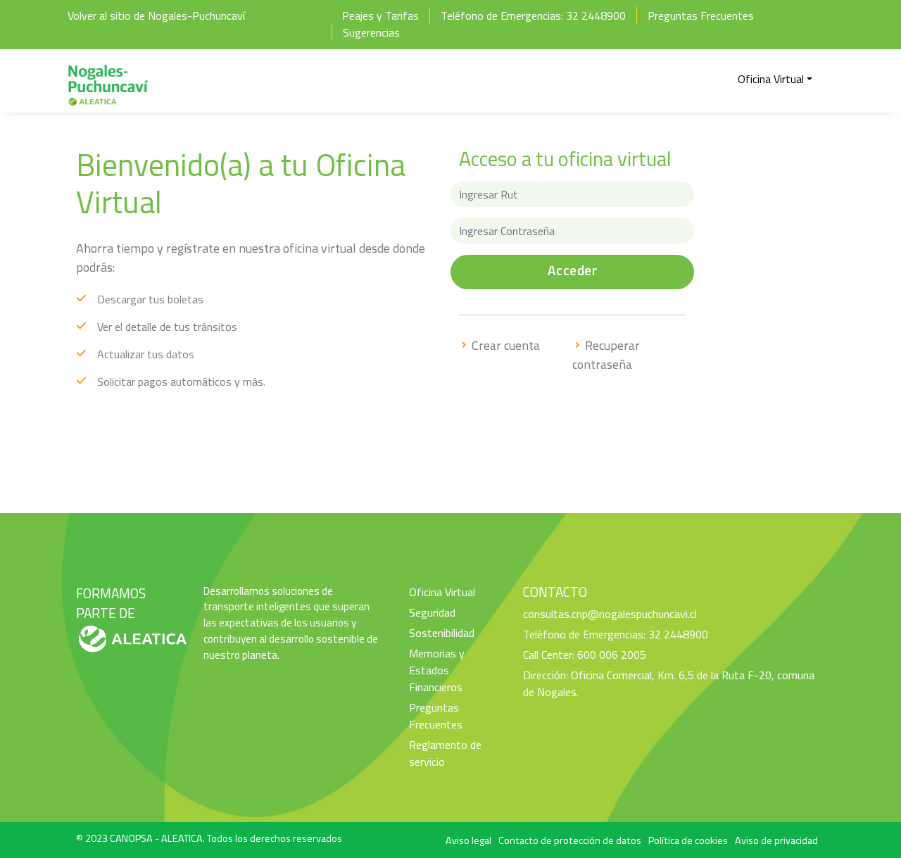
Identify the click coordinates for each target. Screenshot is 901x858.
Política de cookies (688, 840)
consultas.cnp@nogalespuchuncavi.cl (610, 613)
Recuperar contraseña (606, 354)
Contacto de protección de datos (569, 840)
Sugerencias (371, 32)
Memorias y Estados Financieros (437, 670)
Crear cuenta (504, 345)
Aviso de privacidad (776, 840)
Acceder (573, 270)
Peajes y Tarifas (380, 15)
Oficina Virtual (442, 591)
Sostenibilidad (441, 632)
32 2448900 (596, 15)
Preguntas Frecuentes (701, 15)
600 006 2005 (611, 654)
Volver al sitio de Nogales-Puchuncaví (156, 15)
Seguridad (432, 612)
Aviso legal (468, 840)
